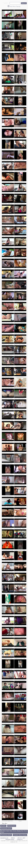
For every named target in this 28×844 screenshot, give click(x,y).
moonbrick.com (4, 838)
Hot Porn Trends (14, 6)
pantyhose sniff (6, 828)
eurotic (3, 825)
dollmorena (11, 825)
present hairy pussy (19, 834)
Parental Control (10, 839)
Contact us (19, 839)
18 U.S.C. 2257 (21, 838)
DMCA (13, 838)
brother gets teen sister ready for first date (14, 831)
